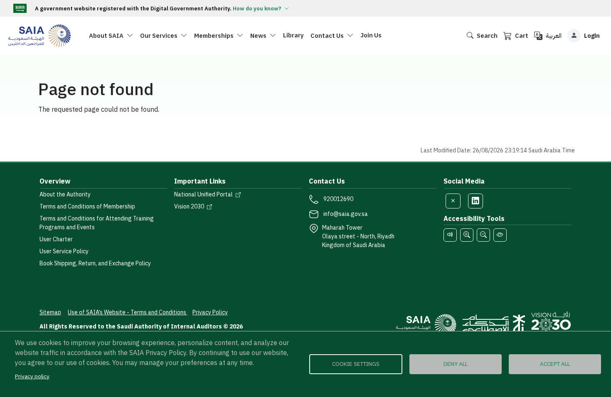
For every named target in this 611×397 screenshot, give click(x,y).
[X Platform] (453, 201)
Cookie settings (355, 364)
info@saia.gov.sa (345, 214)
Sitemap (50, 312)
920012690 (338, 199)
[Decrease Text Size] (483, 235)
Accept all (555, 364)
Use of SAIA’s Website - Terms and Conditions (127, 312)
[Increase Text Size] (466, 235)
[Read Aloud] (450, 235)
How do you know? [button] (258, 8)
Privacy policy (32, 376)
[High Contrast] (500, 235)
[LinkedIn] (475, 201)
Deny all (455, 364)
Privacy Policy (210, 312)
